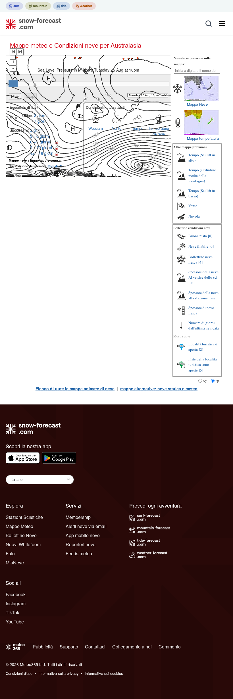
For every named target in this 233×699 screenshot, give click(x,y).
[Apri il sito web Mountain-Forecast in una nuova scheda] (38, 6)
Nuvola (194, 216)
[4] (200, 262)
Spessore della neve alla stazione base (203, 295)
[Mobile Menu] (222, 23)
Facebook (16, 594)
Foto (10, 553)
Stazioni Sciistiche (24, 517)
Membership (78, 517)
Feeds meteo (79, 553)
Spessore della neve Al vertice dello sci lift (203, 277)
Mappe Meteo (19, 526)
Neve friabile (198, 246)
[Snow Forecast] (31, 23)
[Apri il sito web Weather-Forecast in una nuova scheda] (84, 6)
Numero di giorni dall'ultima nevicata (203, 325)
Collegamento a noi (132, 646)
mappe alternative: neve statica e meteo (158, 388)
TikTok (12, 612)
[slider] (13, 83)
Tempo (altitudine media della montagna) (202, 175)
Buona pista (197, 235)
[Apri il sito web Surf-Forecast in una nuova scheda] (14, 6)
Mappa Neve (197, 104)
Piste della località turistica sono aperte (202, 364)
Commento (170, 646)
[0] (210, 235)
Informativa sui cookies (104, 673)
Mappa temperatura (203, 138)
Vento (192, 205)
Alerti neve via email (86, 526)
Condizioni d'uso (19, 673)
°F (217, 381)
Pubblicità (43, 646)
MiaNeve (15, 562)
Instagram (16, 603)
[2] (201, 349)
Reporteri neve (80, 544)
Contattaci (95, 646)
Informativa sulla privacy (58, 673)
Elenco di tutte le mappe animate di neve (75, 388)
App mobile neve (83, 535)
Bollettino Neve (21, 535)
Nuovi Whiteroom (23, 544)
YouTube (15, 621)
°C (205, 381)
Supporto (69, 646)
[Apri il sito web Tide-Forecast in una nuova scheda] (61, 6)
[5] (201, 370)
